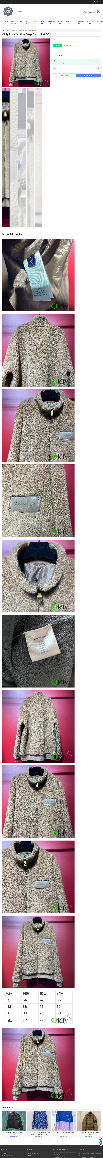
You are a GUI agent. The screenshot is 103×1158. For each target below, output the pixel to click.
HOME (6, 22)
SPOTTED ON (35, 23)
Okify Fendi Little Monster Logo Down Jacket (89, 1133)
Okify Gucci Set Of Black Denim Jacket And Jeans (14, 1133)
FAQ (29, 1155)
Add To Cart (89, 75)
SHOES (60, 22)
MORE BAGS (51, 22)
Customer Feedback (7, 1155)
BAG (42, 22)
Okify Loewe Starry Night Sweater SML (64, 1132)
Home (6, 30)
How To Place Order (33, 1153)
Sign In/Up (91, 12)
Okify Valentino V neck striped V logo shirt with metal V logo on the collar (39, 1133)
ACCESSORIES (79, 22)
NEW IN (20, 23)
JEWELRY (68, 22)
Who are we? (6, 1153)
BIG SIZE (27, 23)
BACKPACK (90, 22)
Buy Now (65, 75)
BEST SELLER (13, 23)
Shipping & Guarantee (60, 1155)
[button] (50, 1140)
